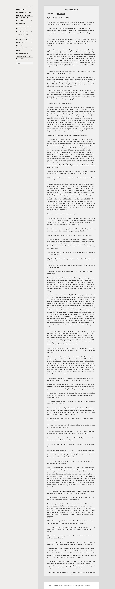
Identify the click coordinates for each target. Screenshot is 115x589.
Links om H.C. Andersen (22, 59)
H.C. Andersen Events (21, 39)
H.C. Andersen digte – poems (23, 12)
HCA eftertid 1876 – (21, 20)
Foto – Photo (19, 45)
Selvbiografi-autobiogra (22, 34)
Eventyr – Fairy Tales (21, 9)
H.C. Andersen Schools (22, 53)
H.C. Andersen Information (23, 7)
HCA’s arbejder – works (22, 29)
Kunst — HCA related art (22, 37)
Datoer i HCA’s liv (20, 42)
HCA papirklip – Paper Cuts (23, 15)
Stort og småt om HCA (21, 48)
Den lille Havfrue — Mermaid (23, 26)
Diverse (18, 50)
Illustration (61, 13)
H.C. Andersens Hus (21, 23)
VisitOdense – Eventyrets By (23, 56)
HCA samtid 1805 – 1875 (22, 18)
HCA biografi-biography (22, 31)
